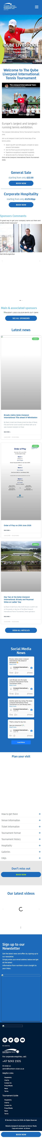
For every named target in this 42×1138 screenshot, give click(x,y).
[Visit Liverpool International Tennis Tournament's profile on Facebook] (11, 667)
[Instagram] (16, 1040)
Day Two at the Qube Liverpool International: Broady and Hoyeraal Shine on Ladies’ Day (19, 599)
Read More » (7, 432)
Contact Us (8, 1083)
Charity (6, 1080)
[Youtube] (22, 1040)
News (6, 1088)
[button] (2, 261)
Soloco (28, 1128)
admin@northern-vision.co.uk (13, 1068)
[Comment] (14, 736)
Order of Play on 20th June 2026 (17, 525)
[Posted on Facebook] (31, 668)
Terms (6, 1091)
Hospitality (8, 1077)
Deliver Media (32, 1126)
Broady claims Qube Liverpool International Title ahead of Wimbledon (20, 416)
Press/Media (8, 1086)
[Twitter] (10, 1040)
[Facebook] (4, 1040)
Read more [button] (12, 664)
